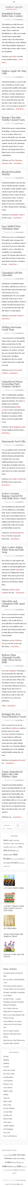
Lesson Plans (7, 1112)
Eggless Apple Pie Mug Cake (14, 72)
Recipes (14, 862)
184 (4, 828)
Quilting (6, 1063)
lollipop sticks (24, 1166)
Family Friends (17, 315)
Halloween (15, 728)
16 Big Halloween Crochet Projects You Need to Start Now (12, 1024)
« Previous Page (6, 825)
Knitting (6, 1060)
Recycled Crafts (8, 1074)
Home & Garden (9, 1070)
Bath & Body (7, 1119)
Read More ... (20, 109)
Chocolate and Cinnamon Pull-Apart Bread (13, 603)
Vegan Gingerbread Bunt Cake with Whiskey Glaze (12, 774)
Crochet (6, 1067)
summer (15, 1170)
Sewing (5, 1056)
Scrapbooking (8, 1077)
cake (9, 1155)
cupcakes (6, 847)
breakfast (5, 1155)
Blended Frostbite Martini (11, 173)
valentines (14, 1173)
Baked (5, 840)
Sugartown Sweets (18, 760)
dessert (14, 1162)
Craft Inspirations (19, 843)
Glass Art (6, 1098)
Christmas (6, 843)
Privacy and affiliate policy (17, 1184)
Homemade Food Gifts (14, 441)
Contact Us (7, 1184)
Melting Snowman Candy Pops (11, 328)
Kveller (14, 56)
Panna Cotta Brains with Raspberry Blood (13, 935)
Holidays (6, 855)
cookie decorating (18, 1158)
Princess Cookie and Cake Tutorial (14, 955)
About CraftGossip (21, 1180)
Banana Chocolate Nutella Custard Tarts (13, 118)
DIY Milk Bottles (10, 928)
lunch (5, 1170)
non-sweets (14, 859)
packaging (8, 1170)
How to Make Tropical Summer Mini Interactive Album (12, 1034)
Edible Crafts (14, 7)
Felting (5, 1094)
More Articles (10, 968)
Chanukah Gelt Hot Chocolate (12, 274)
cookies (12, 843)
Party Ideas (7, 1122)
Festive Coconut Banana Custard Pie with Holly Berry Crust (14, 496)
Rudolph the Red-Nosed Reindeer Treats (14, 715)
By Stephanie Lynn (18, 427)
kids (11, 855)
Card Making (8, 1080)
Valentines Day (6, 866)
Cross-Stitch (7, 1087)
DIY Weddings (8, 1129)
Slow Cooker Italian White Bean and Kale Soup (13, 550)
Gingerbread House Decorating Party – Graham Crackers (12, 384)
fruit (17, 847)
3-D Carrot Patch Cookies (14, 888)
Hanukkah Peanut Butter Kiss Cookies (12, 14)
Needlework (7, 1115)
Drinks (11, 847)
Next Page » (10, 828)
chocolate (16, 840)
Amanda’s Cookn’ (17, 215)
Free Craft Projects (10, 1136)
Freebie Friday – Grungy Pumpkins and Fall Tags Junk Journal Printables (13, 1002)
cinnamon (12, 671)
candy (11, 840)
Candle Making (8, 1126)
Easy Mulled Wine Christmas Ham (11, 227)
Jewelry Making (8, 1108)
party (11, 1170)
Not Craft (6, 1132)
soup (17, 569)
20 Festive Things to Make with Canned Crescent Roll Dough (14, 908)
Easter (15, 847)
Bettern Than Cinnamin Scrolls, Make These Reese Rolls (11, 658)
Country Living (17, 479)
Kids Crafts (7, 1105)
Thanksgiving (22, 863)
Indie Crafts (7, 1101)
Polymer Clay (8, 1084)
